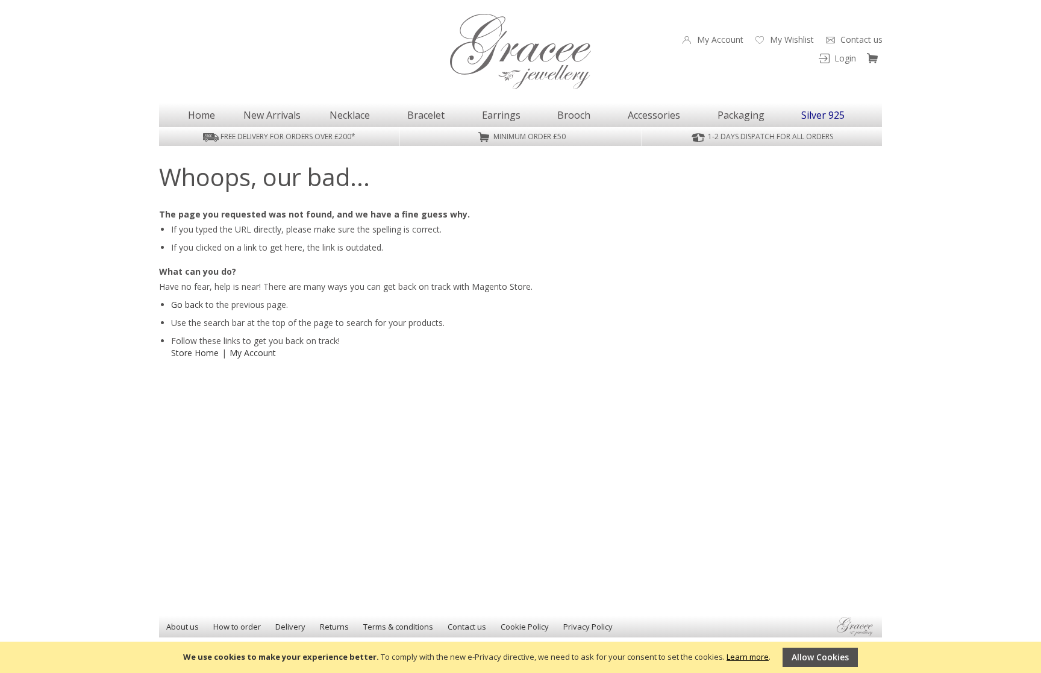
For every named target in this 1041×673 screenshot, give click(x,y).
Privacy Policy (588, 626)
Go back (187, 304)
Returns (334, 626)
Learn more (748, 656)
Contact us (467, 626)
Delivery (290, 626)
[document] (520, 657)
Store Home (195, 352)
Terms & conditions (398, 626)
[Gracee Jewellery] (520, 51)
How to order (237, 626)
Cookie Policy (525, 626)
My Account (253, 352)
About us (182, 626)
